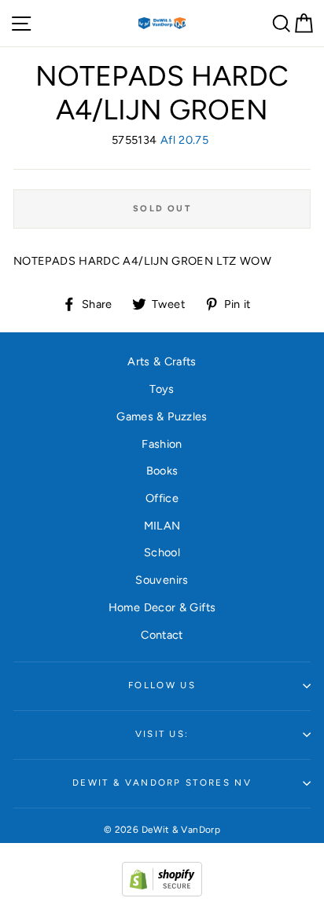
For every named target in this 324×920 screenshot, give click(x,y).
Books (162, 471)
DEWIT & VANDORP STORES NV (162, 782)
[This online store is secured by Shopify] (162, 892)
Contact (162, 635)
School (162, 552)
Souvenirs (161, 580)
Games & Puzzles (161, 416)
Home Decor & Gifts (162, 607)
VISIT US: (162, 733)
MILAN (162, 526)
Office (162, 498)
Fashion (162, 444)
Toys (161, 389)
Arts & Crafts (162, 361)
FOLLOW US (162, 685)
